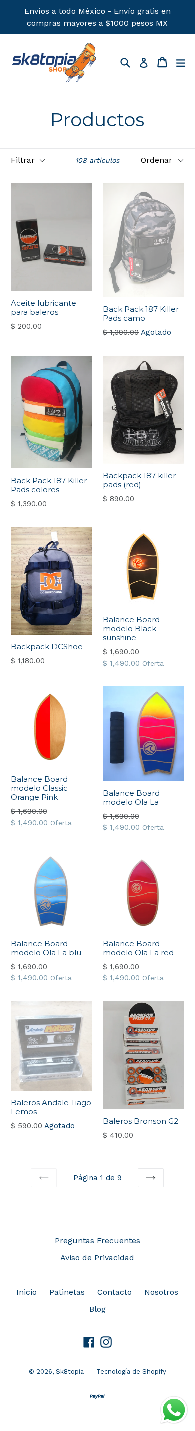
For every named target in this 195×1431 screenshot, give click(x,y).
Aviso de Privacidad (97, 1257)
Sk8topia (70, 1371)
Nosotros (161, 1292)
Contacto (115, 1292)
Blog (98, 1309)
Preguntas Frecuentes (97, 1240)
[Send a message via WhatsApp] (174, 1410)
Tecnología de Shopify (131, 1371)
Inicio (26, 1292)
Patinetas (67, 1292)
